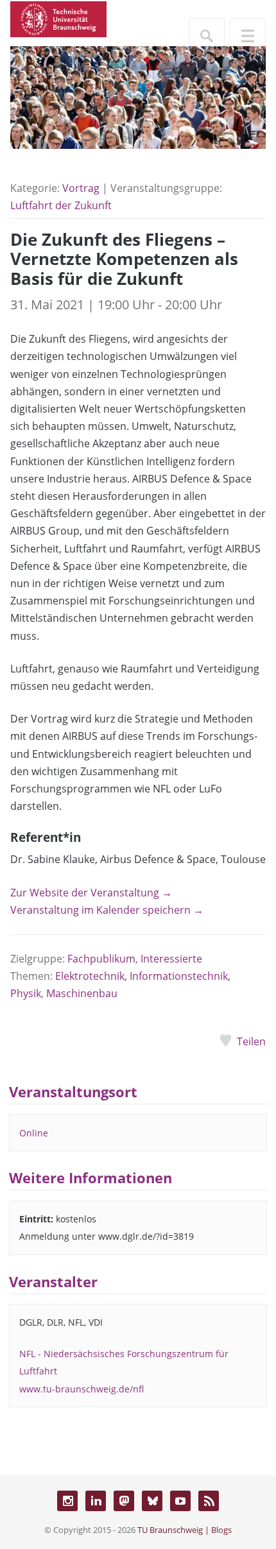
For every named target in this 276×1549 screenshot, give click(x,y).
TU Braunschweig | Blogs (184, 1530)
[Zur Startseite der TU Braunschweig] (58, 18)
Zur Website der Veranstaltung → (91, 893)
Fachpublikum (101, 959)
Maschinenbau (81, 993)
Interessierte (171, 959)
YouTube (180, 1501)
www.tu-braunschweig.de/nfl (81, 1389)
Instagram (67, 1501)
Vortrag (80, 188)
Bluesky (152, 1501)
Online (33, 1133)
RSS (208, 1501)
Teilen (251, 1041)
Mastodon (124, 1501)
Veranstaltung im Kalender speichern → (106, 910)
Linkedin (95, 1501)
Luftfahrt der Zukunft (61, 205)
